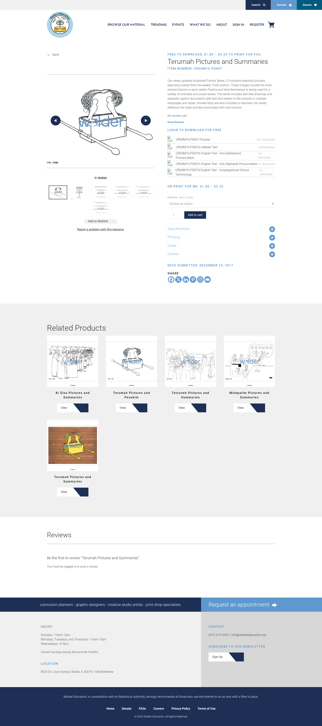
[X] (178, 279)
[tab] (58, 192)
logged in (70, 566)
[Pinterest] (193, 279)
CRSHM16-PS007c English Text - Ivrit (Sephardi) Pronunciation (217, 164)
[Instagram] (200, 279)
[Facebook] (171, 279)
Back (56, 54)
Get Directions (104, 672)
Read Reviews (176, 122)
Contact (281, 4)
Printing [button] (174, 237)
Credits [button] (173, 253)
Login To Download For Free (195, 130)
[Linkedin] (185, 279)
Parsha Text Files (180, 197)
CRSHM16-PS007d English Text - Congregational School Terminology (212, 172)
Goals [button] (172, 245)
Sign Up (217, 657)
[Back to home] (60, 24)
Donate (307, 4)
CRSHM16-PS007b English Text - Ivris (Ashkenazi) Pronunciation (208, 156)
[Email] (207, 279)
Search (256, 4)
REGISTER (257, 24)
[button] (56, 120)
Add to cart (195, 215)
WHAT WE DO (200, 24)
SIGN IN (238, 24)
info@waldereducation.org (248, 635)
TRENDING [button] (159, 24)
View (64, 408)
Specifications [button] (179, 228)
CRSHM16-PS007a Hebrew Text (196, 147)
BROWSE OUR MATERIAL (126, 24)
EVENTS (178, 24)
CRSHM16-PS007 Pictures (193, 139)
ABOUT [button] (221, 24)
